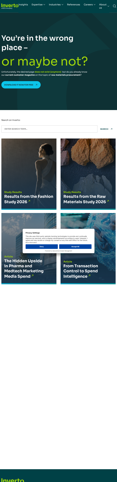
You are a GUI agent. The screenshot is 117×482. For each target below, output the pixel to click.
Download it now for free (18, 85)
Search (104, 129)
